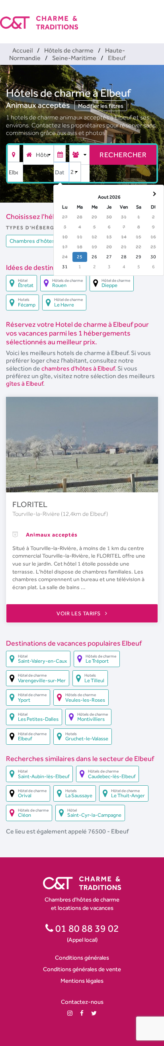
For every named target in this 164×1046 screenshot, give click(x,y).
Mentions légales (82, 980)
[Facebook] (82, 1013)
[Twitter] (94, 1013)
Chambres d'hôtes (32, 241)
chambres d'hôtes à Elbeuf (78, 368)
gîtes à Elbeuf (24, 383)
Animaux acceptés (38, 105)
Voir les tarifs (79, 613)
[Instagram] (70, 1013)
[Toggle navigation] (159, 16)
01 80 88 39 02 (86, 928)
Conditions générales (82, 957)
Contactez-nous (82, 1001)
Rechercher (123, 154)
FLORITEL (29, 504)
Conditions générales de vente (82, 969)
